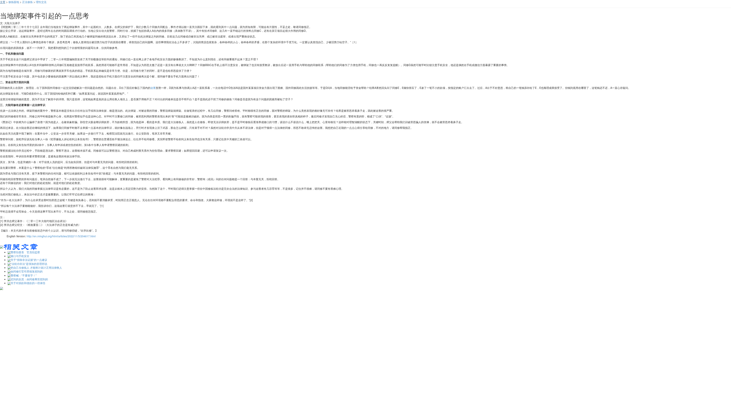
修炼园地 (13, 2)
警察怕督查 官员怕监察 (25, 252)
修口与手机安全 (20, 256)
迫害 (153, 88)
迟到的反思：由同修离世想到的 (29, 279)
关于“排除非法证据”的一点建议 (29, 260)
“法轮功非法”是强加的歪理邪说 (29, 264)
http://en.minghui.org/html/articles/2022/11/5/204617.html (61, 236)
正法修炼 (27, 2)
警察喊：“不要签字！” (24, 275)
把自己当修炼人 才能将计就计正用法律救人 (36, 267)
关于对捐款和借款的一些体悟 (28, 283)
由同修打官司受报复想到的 (27, 271)
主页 (2, 2)
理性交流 (41, 2)
